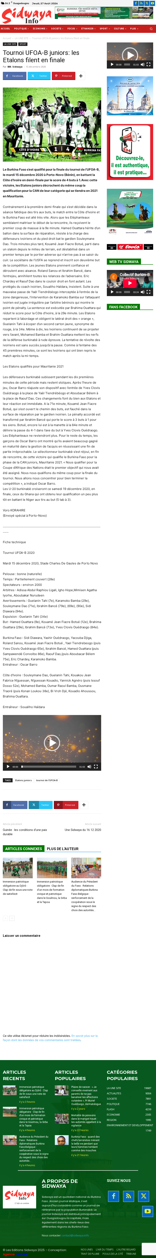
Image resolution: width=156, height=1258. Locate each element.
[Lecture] (8, 767)
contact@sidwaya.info (75, 1235)
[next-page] (11, 918)
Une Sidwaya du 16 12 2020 (83, 830)
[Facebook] (136, 3)
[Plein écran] (96, 767)
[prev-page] (5, 918)
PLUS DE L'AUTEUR (62, 849)
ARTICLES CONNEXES (23, 849)
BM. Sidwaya (15, 66)
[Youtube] (152, 3)
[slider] (48, 767)
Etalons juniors (23, 780)
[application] (52, 743)
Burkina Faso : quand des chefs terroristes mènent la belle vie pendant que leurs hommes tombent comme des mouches (85, 1143)
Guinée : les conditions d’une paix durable (25, 832)
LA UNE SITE (21, 38)
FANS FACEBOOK (123, 307)
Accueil (7, 38)
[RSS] (141, 3)
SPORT (23, 44)
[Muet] (89, 767)
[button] (151, 29)
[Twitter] (147, 3)
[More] (81, 76)
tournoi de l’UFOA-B (47, 780)
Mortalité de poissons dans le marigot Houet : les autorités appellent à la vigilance (86, 1120)
